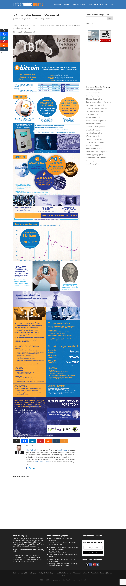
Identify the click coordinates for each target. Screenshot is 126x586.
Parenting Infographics (94, 139)
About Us (108, 4)
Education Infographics (94, 99)
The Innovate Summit (41, 462)
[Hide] (1, 52)
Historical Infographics (94, 117)
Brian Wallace (18, 19)
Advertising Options (98, 573)
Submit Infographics (79, 4)
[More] (64, 441)
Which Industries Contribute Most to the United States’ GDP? (63, 544)
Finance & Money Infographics (42, 19)
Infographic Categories (61, 4)
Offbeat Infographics (93, 136)
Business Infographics (93, 93)
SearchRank (81, 580)
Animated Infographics (94, 90)
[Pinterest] (40, 441)
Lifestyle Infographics (93, 130)
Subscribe (93, 552)
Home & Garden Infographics (96, 121)
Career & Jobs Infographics (95, 96)
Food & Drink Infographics (95, 111)
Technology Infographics (94, 155)
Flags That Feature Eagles (57, 552)
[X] (16, 441)
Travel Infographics (92, 161)
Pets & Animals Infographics (95, 142)
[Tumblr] (56, 441)
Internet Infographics (93, 124)
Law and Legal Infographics (95, 127)
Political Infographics (93, 145)
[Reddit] (48, 441)
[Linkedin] (32, 441)
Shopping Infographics (94, 148)
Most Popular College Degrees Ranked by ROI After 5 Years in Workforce (63, 565)
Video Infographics (92, 164)
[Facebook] (24, 441)
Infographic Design (95, 4)
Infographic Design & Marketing (41, 573)
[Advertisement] (46, 498)
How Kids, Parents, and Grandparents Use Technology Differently (63, 548)
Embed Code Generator (63, 573)
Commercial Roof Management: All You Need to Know (62, 560)
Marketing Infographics (94, 133)
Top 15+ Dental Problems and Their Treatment (61, 539)
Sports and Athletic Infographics (97, 152)
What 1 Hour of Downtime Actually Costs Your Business (63, 556)
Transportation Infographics (96, 158)
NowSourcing (62, 450)
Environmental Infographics (95, 105)
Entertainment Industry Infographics (98, 102)
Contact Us (85, 573)
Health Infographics (93, 114)
